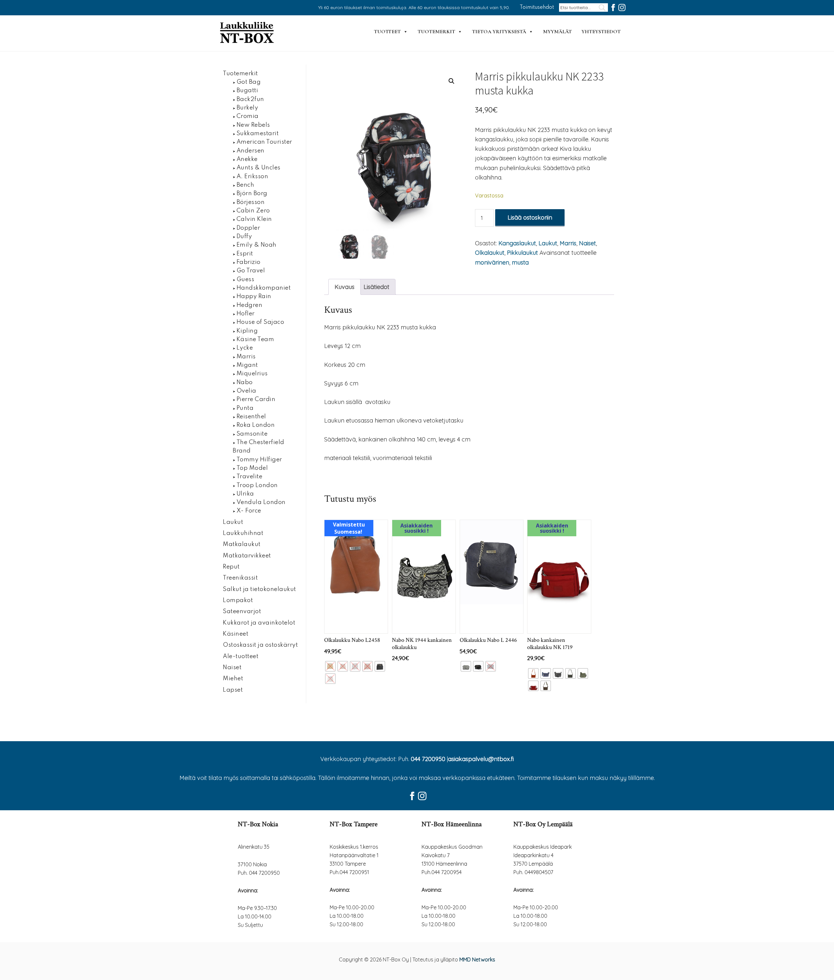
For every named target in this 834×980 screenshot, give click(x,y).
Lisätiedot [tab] (376, 287)
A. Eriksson (252, 177)
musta (520, 262)
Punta (245, 408)
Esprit (245, 254)
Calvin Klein (254, 219)
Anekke (247, 159)
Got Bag (249, 82)
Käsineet (235, 634)
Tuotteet (387, 31)
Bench (245, 185)
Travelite (250, 477)
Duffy (244, 236)
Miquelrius (252, 374)
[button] (451, 81)
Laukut (548, 243)
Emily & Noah (257, 245)
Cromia (248, 116)
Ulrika (245, 494)
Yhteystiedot (601, 31)
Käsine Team (255, 339)
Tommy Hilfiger (259, 460)
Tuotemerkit (436, 31)
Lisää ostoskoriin (530, 217)
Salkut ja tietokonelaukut (259, 589)
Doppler (248, 228)
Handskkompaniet (264, 288)
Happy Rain (254, 296)
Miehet (233, 679)
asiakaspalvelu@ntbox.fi (481, 759)
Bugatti (247, 91)
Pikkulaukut (522, 252)
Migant (247, 365)
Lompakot (238, 600)
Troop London (257, 485)
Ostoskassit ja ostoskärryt (260, 645)
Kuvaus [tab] (344, 287)
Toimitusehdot (537, 7)
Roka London (256, 425)
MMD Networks (477, 959)
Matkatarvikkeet (247, 556)
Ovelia (246, 391)
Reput (231, 567)
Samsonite (252, 434)
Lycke (245, 348)
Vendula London (261, 502)
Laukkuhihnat (243, 533)
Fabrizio (249, 262)
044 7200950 (428, 759)
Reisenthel (251, 417)
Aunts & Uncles (258, 168)
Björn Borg (252, 193)
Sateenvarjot (242, 611)
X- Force (249, 511)
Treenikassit (240, 578)
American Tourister (264, 142)
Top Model (252, 468)
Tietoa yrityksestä (499, 31)
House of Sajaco (260, 322)
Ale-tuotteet (240, 656)
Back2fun (250, 99)
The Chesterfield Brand (258, 447)
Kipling (247, 331)
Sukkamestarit (258, 134)
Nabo (245, 382)
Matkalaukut (242, 544)
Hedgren (250, 305)
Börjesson (251, 202)
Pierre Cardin (256, 399)
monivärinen (492, 262)
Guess (245, 279)
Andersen (251, 151)
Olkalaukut (489, 252)
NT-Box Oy (247, 33)
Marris (568, 243)
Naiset (587, 243)
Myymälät (557, 31)
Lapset (233, 690)
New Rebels (253, 125)
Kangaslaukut (517, 243)
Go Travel (251, 271)
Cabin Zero (253, 211)
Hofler (246, 314)
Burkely (247, 108)
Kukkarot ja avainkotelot (259, 623)
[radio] (330, 666)
